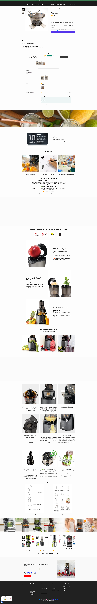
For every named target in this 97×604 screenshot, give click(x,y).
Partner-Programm (32, 594)
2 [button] (47, 104)
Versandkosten (56, 13)
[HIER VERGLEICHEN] (48, 525)
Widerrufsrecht (31, 593)
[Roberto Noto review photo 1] (42, 87)
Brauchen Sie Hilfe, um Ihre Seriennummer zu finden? (58, 30)
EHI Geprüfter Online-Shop (44, 593)
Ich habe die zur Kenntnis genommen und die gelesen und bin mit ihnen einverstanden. (31, 573)
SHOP (28, 4)
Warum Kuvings (33, 4)
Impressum (23, 583)
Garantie (31, 590)
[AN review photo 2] (46, 78)
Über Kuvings (62, 4)
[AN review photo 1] (42, 78)
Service (57, 4)
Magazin (52, 4)
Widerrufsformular (32, 592)
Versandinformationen (32, 589)
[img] (42, 83)
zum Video (49, 371)
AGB (22, 584)
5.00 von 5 (34, 56)
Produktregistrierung (32, 591)
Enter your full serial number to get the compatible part (62, 25)
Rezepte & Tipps (40, 4)
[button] (52, 15)
